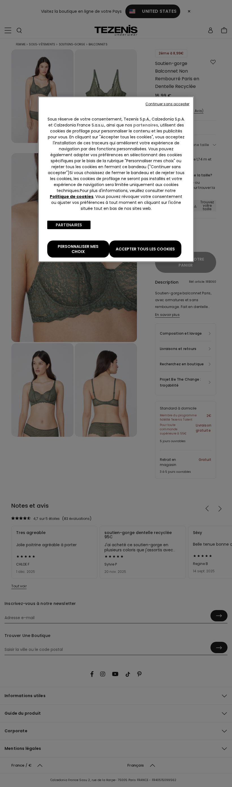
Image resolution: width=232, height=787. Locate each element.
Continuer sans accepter (167, 104)
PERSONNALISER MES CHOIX (78, 249)
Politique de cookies (71, 196)
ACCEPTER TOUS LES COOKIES (145, 249)
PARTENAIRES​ (69, 225)
